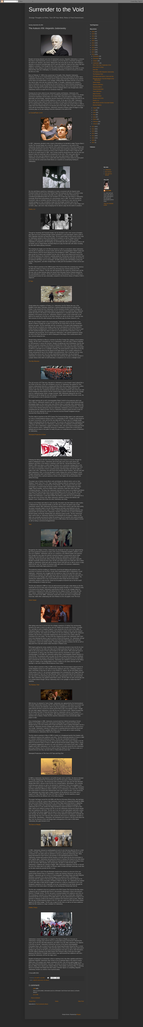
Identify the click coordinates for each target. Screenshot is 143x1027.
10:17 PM (35, 994)
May (94, 114)
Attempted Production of (37, 434)
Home (56, 1001)
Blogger (79, 1014)
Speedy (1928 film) (98, 84)
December (96, 56)
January (95, 123)
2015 (93, 126)
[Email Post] (48, 977)
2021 (93, 43)
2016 (93, 54)
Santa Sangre (96, 82)
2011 (93, 135)
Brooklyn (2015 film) (98, 98)
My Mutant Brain (97, 96)
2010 (93, 138)
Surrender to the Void (56, 9)
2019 (93, 47)
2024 (93, 36)
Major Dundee (96, 93)
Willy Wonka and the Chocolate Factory (103, 102)
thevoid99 (108, 190)
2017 (93, 52)
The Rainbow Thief (98, 74)
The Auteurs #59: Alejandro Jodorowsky (103, 72)
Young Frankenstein (98, 89)
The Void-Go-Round (108, 174)
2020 (93, 45)
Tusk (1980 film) (97, 91)
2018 (93, 49)
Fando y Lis (96, 100)
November (96, 58)
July (94, 110)
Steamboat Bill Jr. (97, 87)
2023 (93, 38)
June (94, 112)
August (95, 108)
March (95, 119)
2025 (93, 34)
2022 (93, 40)
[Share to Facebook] (57, 978)
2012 (93, 133)
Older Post (81, 1001)
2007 (93, 142)
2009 (93, 140)
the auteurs (46, 980)
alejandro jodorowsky (38, 980)
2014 (93, 129)
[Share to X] (55, 978)
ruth (34, 988)
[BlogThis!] (53, 978)
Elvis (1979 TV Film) (98, 67)
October (95, 61)
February (95, 121)
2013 (93, 131)
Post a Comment (35, 998)
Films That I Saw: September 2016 (102, 65)
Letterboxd (108, 169)
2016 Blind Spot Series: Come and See (103, 76)
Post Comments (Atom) (42, 1004)
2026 (93, 31)
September (96, 63)
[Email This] (51, 978)
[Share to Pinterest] (59, 978)
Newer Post (32, 1001)
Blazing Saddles (97, 105)
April (94, 117)
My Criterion (108, 171)
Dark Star (95, 69)
